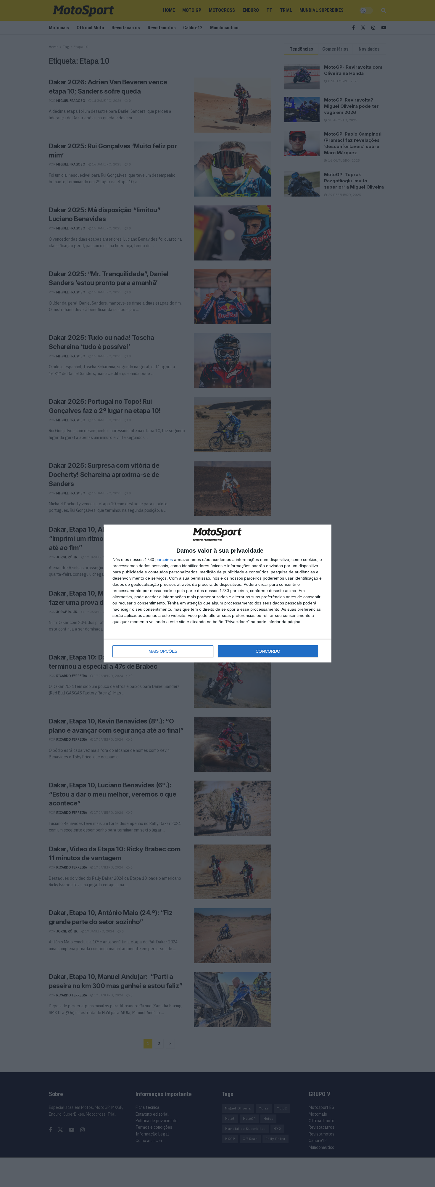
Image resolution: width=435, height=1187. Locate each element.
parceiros (164, 559)
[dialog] (217, 594)
